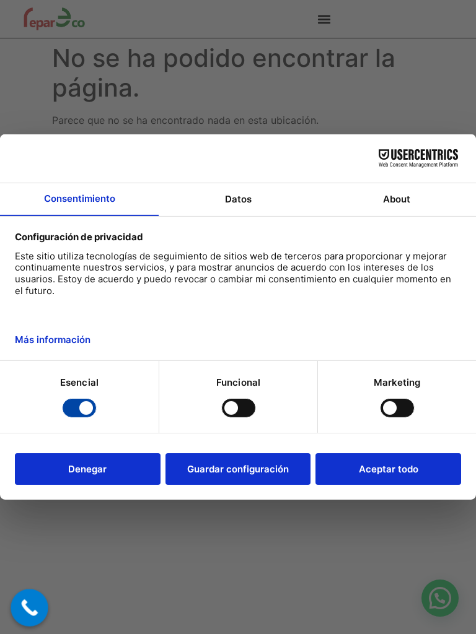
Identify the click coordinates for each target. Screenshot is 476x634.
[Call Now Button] (29, 608)
